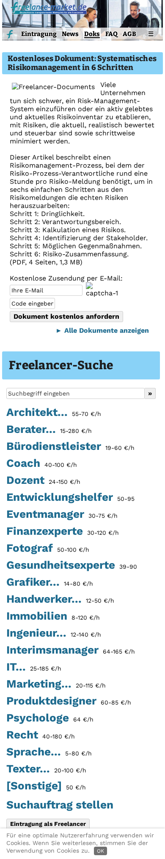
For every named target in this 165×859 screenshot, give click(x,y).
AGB (129, 34)
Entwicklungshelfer (70, 497)
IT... (33, 667)
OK (100, 851)
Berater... (49, 429)
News (70, 34)
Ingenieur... (53, 633)
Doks (92, 34)
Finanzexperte (62, 531)
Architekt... (53, 412)
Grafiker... (49, 582)
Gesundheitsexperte (71, 565)
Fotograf (47, 548)
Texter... (46, 769)
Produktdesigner (68, 701)
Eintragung (39, 34)
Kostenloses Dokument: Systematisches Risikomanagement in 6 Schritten (82, 63)
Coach (41, 463)
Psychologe (50, 718)
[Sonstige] (46, 786)
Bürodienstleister (70, 446)
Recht (40, 735)
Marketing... (56, 684)
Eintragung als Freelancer (48, 823)
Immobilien (53, 616)
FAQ (111, 34)
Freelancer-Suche (61, 365)
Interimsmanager (70, 650)
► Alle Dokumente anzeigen (102, 330)
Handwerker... (60, 599)
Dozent (43, 480)
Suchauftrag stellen (59, 804)
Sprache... (49, 752)
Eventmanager (62, 514)
